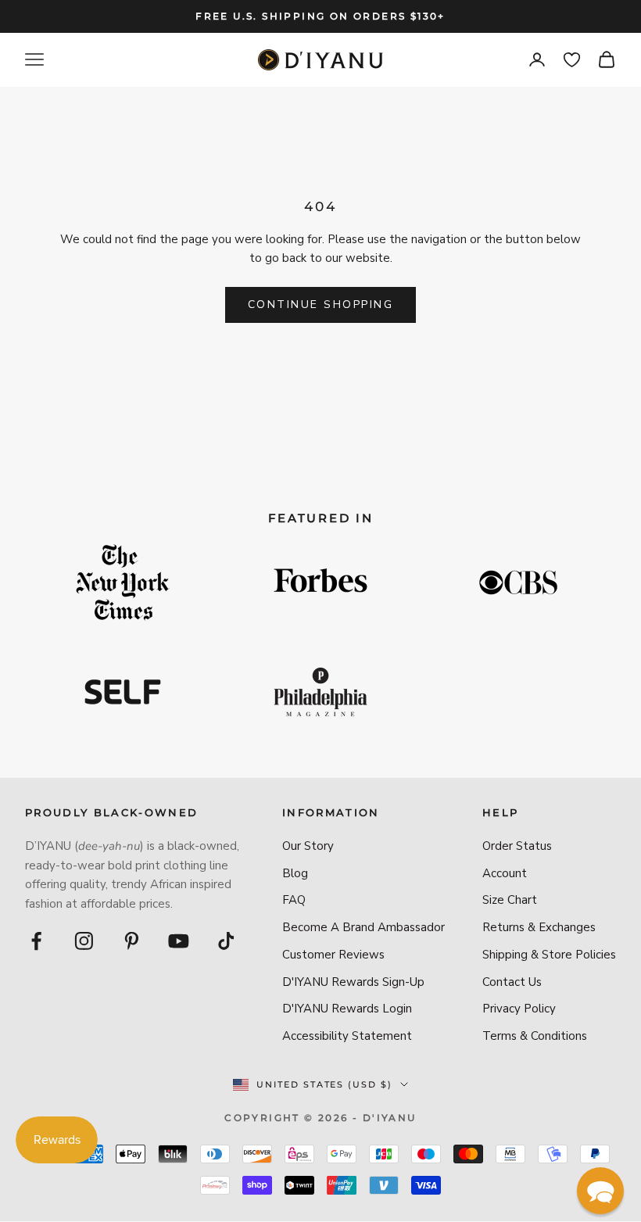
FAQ (294, 900)
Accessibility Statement (347, 1036)
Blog (295, 873)
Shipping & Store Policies (549, 954)
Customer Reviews (333, 954)
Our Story (308, 846)
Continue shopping (321, 304)
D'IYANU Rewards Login (347, 1008)
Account (504, 873)
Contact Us (512, 982)
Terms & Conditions (534, 1036)
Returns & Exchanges (539, 927)
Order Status (517, 846)
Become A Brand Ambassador (363, 927)
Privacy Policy (519, 1008)
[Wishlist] (572, 60)
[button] (600, 1190)
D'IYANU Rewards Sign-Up (353, 982)
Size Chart (509, 900)
